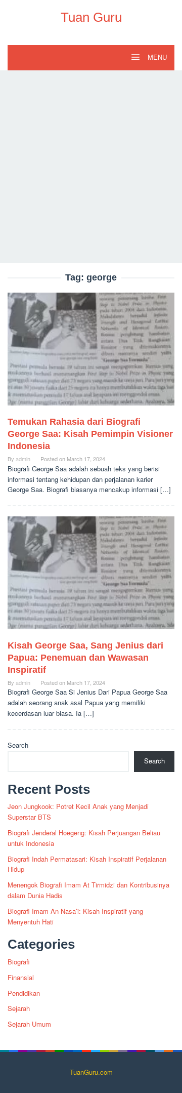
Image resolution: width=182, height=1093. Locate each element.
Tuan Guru (91, 17)
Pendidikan (24, 993)
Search (18, 745)
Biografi (19, 961)
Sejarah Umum (29, 1024)
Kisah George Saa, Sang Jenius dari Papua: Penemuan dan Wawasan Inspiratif (85, 657)
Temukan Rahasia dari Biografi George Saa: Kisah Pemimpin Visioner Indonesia (90, 434)
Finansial (21, 977)
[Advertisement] (91, 166)
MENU (156, 57)
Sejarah (19, 1008)
